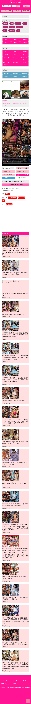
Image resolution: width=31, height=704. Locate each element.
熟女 (24, 54)
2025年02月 (6, 42)
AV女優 (15, 680)
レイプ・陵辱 (21, 197)
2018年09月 (9, 204)
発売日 (25, 680)
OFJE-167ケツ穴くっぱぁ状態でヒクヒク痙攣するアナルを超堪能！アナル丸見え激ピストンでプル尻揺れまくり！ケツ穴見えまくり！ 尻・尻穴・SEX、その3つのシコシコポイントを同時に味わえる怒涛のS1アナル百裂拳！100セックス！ (15, 553)
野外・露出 (15, 62)
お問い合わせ (5, 684)
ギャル (5, 27)
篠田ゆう (12, 30)
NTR (5, 30)
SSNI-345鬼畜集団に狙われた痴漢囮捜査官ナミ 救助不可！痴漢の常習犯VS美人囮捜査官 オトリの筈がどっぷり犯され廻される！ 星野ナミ (15, 620)
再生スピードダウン (22, 171)
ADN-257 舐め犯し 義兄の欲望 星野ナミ (13, 400)
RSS (14, 684)
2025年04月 (15, 39)
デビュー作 (6, 57)
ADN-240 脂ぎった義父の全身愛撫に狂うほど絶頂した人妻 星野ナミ (14, 463)
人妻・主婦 (24, 51)
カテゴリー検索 (6, 11)
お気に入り (26, 6)
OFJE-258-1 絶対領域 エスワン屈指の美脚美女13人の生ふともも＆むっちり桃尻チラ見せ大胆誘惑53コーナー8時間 (15, 379)
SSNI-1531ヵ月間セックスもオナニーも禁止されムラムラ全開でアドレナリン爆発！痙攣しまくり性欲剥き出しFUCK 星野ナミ (15, 421)
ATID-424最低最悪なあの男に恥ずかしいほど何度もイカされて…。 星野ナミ (15, 442)
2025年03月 (24, 39)
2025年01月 (15, 42)
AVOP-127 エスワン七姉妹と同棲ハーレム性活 (15, 294)
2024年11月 (24, 76)
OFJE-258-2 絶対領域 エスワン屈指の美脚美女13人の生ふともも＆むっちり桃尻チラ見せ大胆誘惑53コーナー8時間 (15, 357)
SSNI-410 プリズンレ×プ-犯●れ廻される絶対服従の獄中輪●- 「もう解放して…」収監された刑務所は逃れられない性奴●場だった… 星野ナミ (15, 251)
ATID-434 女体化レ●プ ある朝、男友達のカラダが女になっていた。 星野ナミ (15, 273)
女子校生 (6, 54)
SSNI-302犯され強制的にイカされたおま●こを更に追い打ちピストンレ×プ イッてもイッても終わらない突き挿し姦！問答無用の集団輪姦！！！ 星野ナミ (15, 527)
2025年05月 (6, 39)
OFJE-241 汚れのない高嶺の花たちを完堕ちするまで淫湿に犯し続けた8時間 (15, 504)
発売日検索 (26, 11)
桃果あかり (20, 27)
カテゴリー (5, 680)
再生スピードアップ (9, 171)
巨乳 (6, 51)
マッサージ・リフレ (24, 58)
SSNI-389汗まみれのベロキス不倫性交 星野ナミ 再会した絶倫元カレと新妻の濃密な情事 (15, 643)
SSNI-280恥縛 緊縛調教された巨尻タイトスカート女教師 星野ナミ (15, 577)
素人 (19, 30)
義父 (12, 23)
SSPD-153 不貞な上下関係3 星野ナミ (13, 314)
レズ (25, 23)
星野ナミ (7, 193)
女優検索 (17, 11)
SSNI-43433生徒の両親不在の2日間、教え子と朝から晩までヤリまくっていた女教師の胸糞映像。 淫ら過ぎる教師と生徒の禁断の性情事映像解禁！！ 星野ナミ (15, 665)
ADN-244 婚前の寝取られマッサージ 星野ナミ (15, 484)
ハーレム (18, 23)
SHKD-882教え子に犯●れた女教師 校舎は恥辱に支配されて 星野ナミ (15, 598)
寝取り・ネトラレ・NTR (6, 63)
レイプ (12, 27)
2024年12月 (24, 42)
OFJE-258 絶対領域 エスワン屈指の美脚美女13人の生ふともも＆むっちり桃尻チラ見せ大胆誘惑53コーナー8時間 (15, 334)
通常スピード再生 (22, 168)
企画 (24, 62)
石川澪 (5, 23)
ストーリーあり (12, 197)
